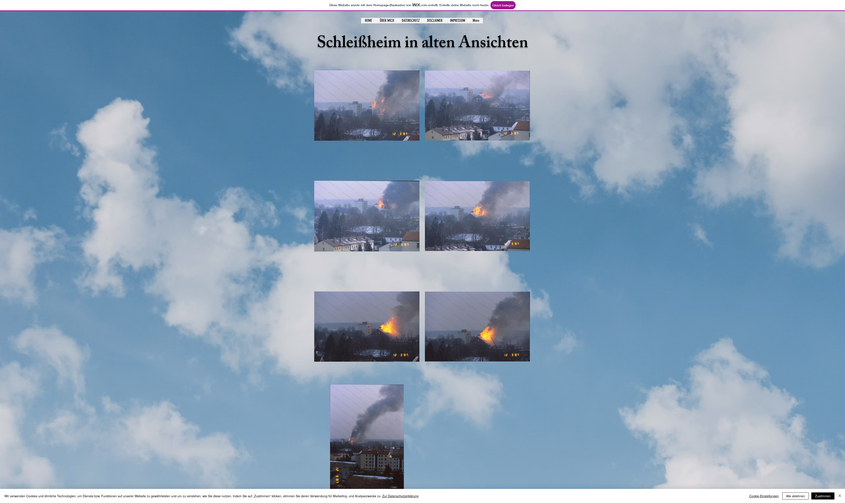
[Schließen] (839, 495)
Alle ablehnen (795, 496)
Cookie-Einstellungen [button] (764, 496)
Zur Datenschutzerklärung (400, 496)
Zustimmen (823, 496)
